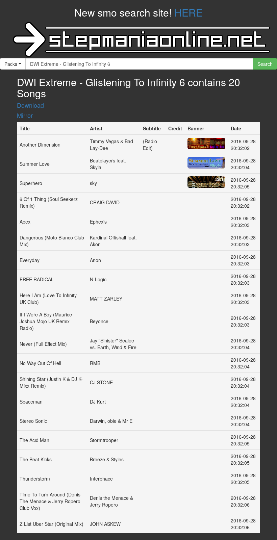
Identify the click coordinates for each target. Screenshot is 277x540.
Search (265, 63)
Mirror (25, 115)
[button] (13, 64)
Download (30, 105)
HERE (188, 12)
